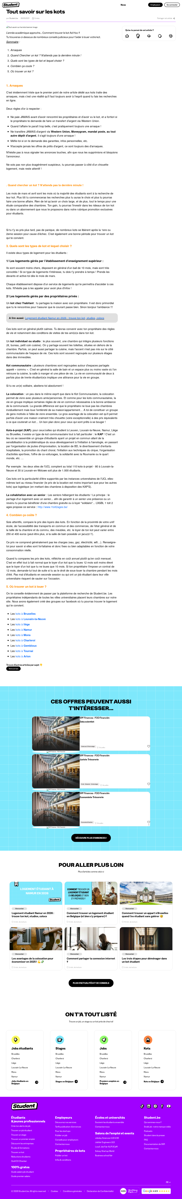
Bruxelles (15, 1054)
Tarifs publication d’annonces (68, 1126)
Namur (14, 1076)
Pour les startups (62, 1131)
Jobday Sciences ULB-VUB (107, 1138)
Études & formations (20, 1147)
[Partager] (174, 18)
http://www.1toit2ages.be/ (53, 507)
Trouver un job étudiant (21, 1130)
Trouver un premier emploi (23, 1139)
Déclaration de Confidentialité (100, 1191)
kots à (26, 613)
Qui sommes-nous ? (152, 1122)
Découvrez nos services (65, 1122)
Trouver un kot (17, 1152)
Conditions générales (72, 1191)
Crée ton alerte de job (20, 1126)
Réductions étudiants (20, 1156)
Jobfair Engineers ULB (105, 1142)
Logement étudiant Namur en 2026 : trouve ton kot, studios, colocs (64, 318)
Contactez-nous (62, 1144)
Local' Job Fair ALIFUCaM (106, 1146)
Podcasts (148, 1131)
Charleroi (15, 1058)
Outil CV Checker (19, 1161)
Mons (13, 1072)
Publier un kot (61, 1155)
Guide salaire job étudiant (22, 1171)
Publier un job (61, 1135)
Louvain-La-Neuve (19, 1067)
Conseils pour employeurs (66, 1139)
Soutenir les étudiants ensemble (109, 1122)
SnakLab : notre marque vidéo (157, 1126)
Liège (13, 1063)
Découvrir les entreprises (22, 1143)
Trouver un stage (18, 1134)
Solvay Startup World (104, 1151)
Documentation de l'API (154, 1144)
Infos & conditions (63, 1159)
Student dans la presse (154, 1135)
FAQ (146, 1139)
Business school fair (103, 1155)
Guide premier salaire (20, 1176)
